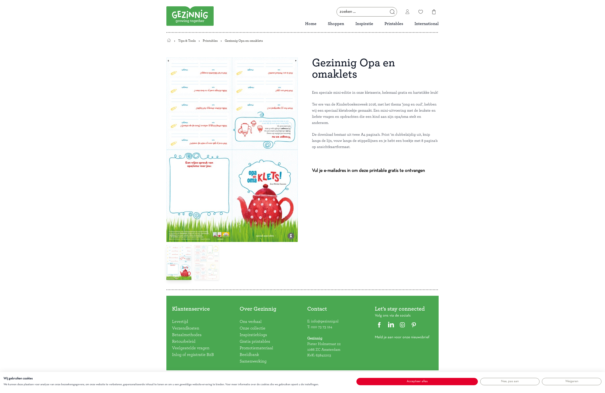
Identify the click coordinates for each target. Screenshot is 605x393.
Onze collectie (252, 328)
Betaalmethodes (187, 335)
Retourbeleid (183, 341)
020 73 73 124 (321, 327)
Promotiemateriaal (256, 348)
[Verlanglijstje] (420, 12)
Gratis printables (255, 341)
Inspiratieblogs (253, 335)
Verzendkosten (185, 328)
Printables (394, 24)
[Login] (407, 12)
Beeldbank (249, 355)
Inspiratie (364, 24)
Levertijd (180, 322)
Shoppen (336, 24)
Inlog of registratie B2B (193, 355)
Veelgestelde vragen (190, 348)
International (427, 24)
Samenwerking (253, 361)
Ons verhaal (251, 322)
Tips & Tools (187, 40)
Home (310, 24)
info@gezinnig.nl (324, 321)
